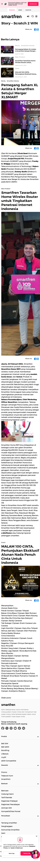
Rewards (4, 765)
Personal (12, 10)
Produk (4, 736)
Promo (4, 772)
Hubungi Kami (7, 794)
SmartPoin (5, 779)
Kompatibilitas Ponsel (10, 811)
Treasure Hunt (7, 776)
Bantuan (4, 784)
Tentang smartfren (9, 823)
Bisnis (20, 10)
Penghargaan (7, 826)
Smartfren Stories (27, 46)
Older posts (6, 698)
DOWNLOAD (33, 4)
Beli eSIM (5, 747)
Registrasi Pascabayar (10, 804)
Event (17, 68)
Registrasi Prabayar (9, 801)
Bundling (5, 750)
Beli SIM (4, 743)
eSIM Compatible (8, 761)
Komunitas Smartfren (10, 830)
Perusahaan (5, 816)
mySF (3, 757)
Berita (17, 46)
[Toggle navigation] (36, 16)
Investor (28, 10)
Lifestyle (4, 754)
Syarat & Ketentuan (17, 848)
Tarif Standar (6, 797)
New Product (20, 57)
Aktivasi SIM (6, 808)
